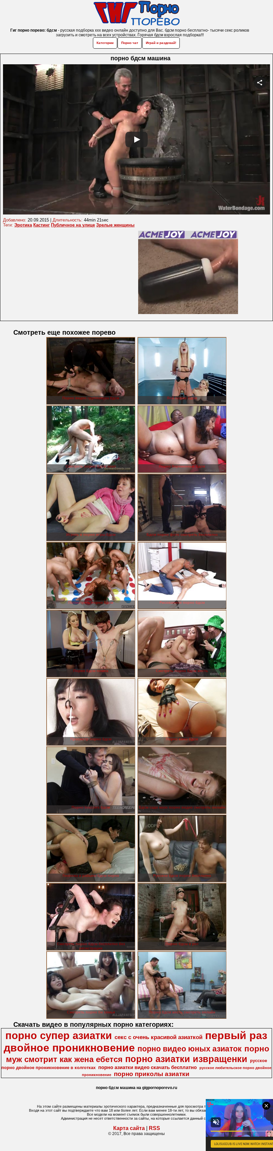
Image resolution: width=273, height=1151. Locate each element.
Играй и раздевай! (161, 43)
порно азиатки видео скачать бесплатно (147, 1067)
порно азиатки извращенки (186, 1059)
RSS (154, 1128)
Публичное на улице (73, 224)
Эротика (23, 224)
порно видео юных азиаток (189, 1048)
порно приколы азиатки (151, 1073)
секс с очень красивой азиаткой (158, 1037)
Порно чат (129, 43)
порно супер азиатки (58, 1035)
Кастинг (41, 224)
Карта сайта (129, 1128)
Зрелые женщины (115, 224)
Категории (105, 43)
